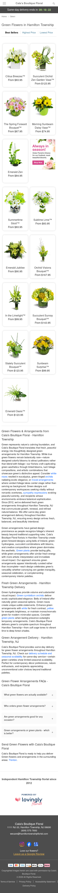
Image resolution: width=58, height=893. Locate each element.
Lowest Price (46, 32)
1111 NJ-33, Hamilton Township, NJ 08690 (29, 827)
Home (4, 16)
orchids (49, 476)
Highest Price (29, 32)
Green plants (23, 550)
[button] (51, 886)
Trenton (13, 760)
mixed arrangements (42, 479)
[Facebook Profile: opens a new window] (29, 844)
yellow (50, 608)
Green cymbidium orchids (30, 595)
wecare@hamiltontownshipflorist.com (29, 833)
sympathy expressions (35, 492)
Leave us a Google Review (29, 854)
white (24, 608)
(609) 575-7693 (29, 830)
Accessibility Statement (45, 882)
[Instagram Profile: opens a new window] (22, 844)
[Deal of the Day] (42, 158)
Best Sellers (11, 32)
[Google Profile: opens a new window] (36, 844)
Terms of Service (7, 882)
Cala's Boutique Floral (29, 3)
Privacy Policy (25, 882)
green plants (8, 617)
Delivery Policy (29, 886)
